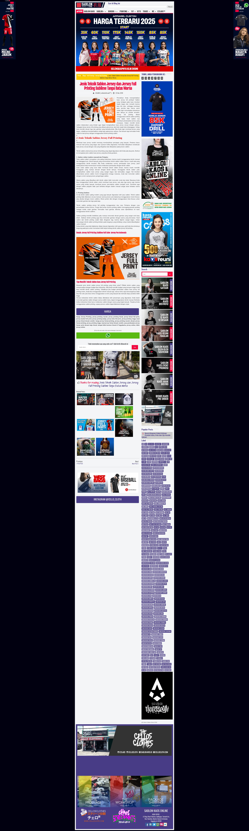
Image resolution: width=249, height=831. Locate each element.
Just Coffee (145, 512)
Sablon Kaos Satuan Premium (150, 631)
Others (144, 548)
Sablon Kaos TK (146, 634)
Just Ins (167, 512)
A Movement (165, 444)
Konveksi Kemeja (153, 536)
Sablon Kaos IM (157, 596)
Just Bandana (167, 509)
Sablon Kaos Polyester (148, 619)
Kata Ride (169, 527)
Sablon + (100, 11)
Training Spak (165, 661)
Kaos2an (156, 527)
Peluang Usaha (157, 551)
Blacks (164, 456)
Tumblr (149, 664)
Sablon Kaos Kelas (159, 598)
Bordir (144, 459)
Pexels (164, 551)
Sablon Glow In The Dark (148, 563)
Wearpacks (150, 670)
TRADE (145, 11)
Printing (123, 11)
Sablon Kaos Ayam (146, 572)
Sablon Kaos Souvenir (165, 631)
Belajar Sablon (165, 453)
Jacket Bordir (161, 500)
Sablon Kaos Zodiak (159, 640)
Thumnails (159, 658)
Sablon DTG (145, 560)
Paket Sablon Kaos (147, 551)
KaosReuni (162, 527)
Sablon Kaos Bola (159, 575)
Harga (143, 494)
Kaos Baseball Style (152, 518)
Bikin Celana (145, 456)
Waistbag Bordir (166, 664)
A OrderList (145, 447)
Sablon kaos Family (158, 587)
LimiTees (164, 542)
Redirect (149, 557)
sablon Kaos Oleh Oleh (161, 610)
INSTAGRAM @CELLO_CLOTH (107, 499)
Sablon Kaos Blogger (147, 575)
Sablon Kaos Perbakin (160, 616)
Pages (165, 548)
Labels (158, 542)
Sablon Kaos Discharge (148, 584)
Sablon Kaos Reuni (147, 628)
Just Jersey (145, 515)
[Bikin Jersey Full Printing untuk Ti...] (105, 425)
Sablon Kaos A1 (154, 566)
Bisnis (159, 456)
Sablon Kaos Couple (162, 581)
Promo (144, 557)
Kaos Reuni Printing (147, 527)
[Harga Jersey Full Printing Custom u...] (124, 428)
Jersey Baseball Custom (155, 506)
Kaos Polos (145, 524)
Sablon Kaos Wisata (147, 640)
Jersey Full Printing (101, 75)
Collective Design (146, 468)
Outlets (160, 548)
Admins (151, 447)
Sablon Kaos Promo (147, 622)
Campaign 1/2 (162, 462)
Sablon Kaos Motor (159, 607)
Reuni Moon (156, 557)
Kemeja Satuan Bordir (159, 533)
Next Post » (135, 464)
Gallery (158, 491)
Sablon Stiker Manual (148, 649)
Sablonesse (160, 652)
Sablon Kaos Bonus (147, 578)
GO (170, 274)
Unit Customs (156, 664)
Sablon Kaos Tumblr (157, 634)
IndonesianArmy (166, 497)
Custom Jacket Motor (148, 471)
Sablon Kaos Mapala (147, 607)
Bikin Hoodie (153, 456)
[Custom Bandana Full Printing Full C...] (86, 447)
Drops (167, 488)
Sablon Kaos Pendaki (147, 616)
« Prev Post (79, 464)
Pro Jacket (168, 554)
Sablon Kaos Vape (146, 637)
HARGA (107, 311)
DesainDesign (159, 482)
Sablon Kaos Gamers (161, 590)
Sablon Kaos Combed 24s (148, 581)
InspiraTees (145, 500)
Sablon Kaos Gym (146, 596)
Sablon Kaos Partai (147, 613)
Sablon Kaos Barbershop (159, 572)
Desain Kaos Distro (161, 480)
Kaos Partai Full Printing (160, 521)
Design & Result (156, 486)
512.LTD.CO (151, 444)
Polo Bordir (145, 554)
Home (80, 11)
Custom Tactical (157, 474)
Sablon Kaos (89, 11)
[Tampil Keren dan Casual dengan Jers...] (124, 399)
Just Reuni (166, 515)
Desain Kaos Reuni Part (148, 482)
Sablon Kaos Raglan (147, 625)
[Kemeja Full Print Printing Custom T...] (105, 399)
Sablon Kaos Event (147, 587)
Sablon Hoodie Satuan (162, 563)
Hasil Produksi (166, 494)
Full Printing (90, 75)
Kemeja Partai (162, 530)
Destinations (155, 488)
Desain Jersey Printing (148, 480)
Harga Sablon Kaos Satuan (154, 494)
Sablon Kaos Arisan (158, 569)
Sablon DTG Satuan (155, 560)
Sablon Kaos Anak (146, 569)
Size (152, 655)
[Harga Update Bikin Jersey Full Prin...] (124, 412)
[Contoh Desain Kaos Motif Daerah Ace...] (105, 447)
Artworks (144, 450)
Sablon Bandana (165, 557)
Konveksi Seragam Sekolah (149, 539)
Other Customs (164, 545)
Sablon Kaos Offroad (147, 610)
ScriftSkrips (145, 655)
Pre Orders (153, 554)
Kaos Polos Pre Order (155, 524)
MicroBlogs (145, 545)
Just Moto (159, 515)
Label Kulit (145, 542)
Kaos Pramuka (166, 524)
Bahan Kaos (168, 450)
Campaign (154, 462)
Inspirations (153, 500)
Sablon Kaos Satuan (158, 628)
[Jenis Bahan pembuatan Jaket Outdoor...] (86, 399)
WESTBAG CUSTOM (158, 670)
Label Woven (152, 542)
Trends (144, 664)
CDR (168, 462)
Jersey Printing (158, 509)
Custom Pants (159, 471)
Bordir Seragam (159, 459)
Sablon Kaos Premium (161, 619)
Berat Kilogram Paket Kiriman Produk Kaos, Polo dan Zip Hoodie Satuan (156, 435)
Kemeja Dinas (154, 530)
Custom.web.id (146, 477)
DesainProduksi (146, 486)
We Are (143, 670)
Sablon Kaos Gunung (161, 593)
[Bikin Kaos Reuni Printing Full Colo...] (86, 425)
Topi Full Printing (147, 661)
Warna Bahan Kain (166, 667)
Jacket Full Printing (147, 503)
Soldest (156, 655)
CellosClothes (146, 465)
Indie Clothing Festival (155, 497)
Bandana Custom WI (154, 453)
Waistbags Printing (154, 667)
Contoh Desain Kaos (158, 468)
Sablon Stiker (158, 646)
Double (162, 488)
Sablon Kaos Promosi (159, 622)
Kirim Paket (145, 536)
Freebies (144, 491)
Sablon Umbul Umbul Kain (149, 652)
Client (165, 465)
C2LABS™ (161, 11)
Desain (163, 477)
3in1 (146, 444)
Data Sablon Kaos (156, 477)
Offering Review (154, 545)
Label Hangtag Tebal (162, 539)
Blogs (84, 75)
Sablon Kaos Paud (158, 613)
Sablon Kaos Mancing (159, 604)
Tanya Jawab (145, 658)
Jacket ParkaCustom (159, 503)
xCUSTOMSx (168, 670)
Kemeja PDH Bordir (147, 533)
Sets (139, 11)
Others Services (151, 548)
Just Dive (151, 512)
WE (153, 11)
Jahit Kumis (145, 506)
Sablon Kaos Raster (159, 625)
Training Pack (156, 661)
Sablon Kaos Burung (159, 578)
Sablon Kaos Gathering (148, 593)
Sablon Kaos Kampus (147, 598)
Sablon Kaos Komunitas (148, 601)
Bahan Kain (160, 450)
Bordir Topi (168, 459)
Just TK (144, 518)
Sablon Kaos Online (156, 810)
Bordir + (112, 11)
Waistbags (145, 667)
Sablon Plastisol (146, 643)
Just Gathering (160, 512)
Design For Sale (166, 486)
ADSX (156, 447)
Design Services (146, 488)
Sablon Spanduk (157, 643)
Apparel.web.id (163, 447)
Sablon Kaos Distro (161, 584)
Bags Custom (152, 450)
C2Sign (149, 462)
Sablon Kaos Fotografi (148, 590)
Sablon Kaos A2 (163, 566)
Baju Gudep (145, 453)
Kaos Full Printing (147, 521)
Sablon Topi (158, 649)
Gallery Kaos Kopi (166, 491)
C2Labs (144, 462)
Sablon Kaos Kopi (160, 601)
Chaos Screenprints (156, 465)
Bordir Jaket (150, 459)
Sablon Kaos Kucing (147, 604)
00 (142, 444)
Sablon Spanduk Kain (147, 646)
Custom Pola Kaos (147, 474)
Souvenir (162, 655)
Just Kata (152, 515)
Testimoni (152, 658)
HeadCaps (144, 497)
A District (158, 444)
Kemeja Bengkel (146, 530)
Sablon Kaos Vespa (158, 637)
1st (132, 11)
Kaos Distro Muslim (165, 518)
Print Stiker (160, 554)
